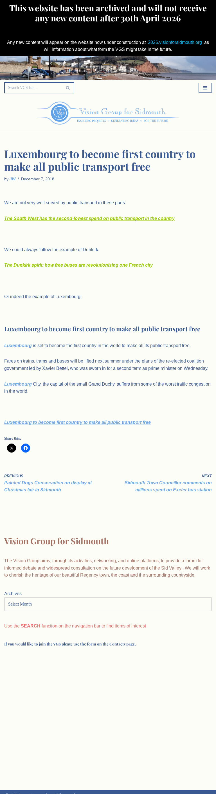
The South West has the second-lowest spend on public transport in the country (89, 218)
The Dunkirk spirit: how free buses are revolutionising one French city (78, 265)
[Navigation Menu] (205, 88)
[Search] (68, 87)
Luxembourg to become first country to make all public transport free (77, 422)
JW (12, 179)
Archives (13, 593)
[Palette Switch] (182, 113)
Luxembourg (18, 345)
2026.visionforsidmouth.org (175, 42)
